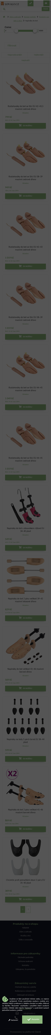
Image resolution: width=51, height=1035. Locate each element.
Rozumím (35, 1019)
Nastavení (14, 1020)
